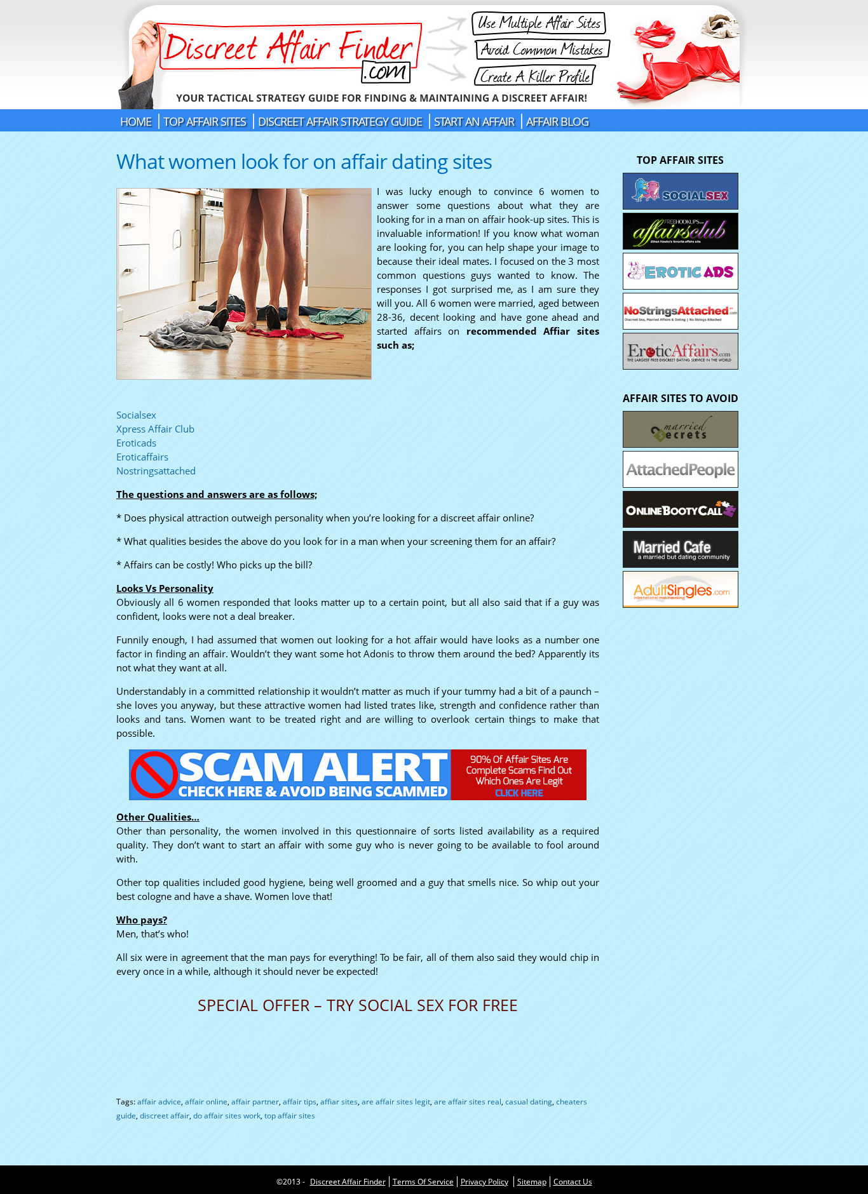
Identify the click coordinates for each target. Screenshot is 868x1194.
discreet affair (164, 1115)
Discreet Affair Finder (348, 1181)
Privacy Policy (484, 1181)
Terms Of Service (423, 1181)
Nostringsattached (156, 470)
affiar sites (339, 1101)
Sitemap (531, 1181)
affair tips (299, 1101)
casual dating (528, 1101)
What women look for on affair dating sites (304, 161)
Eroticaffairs (142, 456)
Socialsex (136, 414)
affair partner (255, 1101)
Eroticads (136, 442)
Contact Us (572, 1181)
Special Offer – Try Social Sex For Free (358, 1006)
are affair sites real (467, 1101)
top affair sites (289, 1115)
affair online (206, 1101)
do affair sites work (227, 1115)
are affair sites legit (396, 1101)
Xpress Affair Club (155, 428)
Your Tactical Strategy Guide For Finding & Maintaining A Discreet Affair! (434, 54)
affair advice (159, 1101)
